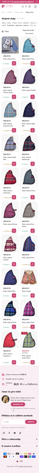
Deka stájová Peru (28, 257)
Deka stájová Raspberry (7, 355)
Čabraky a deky (19, 12)
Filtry (7, 31)
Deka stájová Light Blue (9, 158)
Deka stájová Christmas (7, 191)
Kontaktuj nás (18, 404)
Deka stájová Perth (9, 322)
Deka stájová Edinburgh (26, 158)
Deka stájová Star (9, 59)
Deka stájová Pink (28, 322)
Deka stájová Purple (10, 224)
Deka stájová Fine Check (28, 225)
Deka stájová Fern (28, 59)
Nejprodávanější (28, 30)
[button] (36, 1)
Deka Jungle (26, 291)
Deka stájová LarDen (7, 258)
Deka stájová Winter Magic (8, 91)
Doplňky (9, 12)
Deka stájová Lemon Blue (26, 356)
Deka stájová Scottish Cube (8, 124)
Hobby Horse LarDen (25, 466)
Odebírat (31, 422)
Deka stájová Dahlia (29, 90)
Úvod (3, 12)
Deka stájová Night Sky (28, 124)
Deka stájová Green (28, 190)
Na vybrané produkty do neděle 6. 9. (23, 2)
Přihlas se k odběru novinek (17, 415)
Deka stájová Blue (9, 291)
